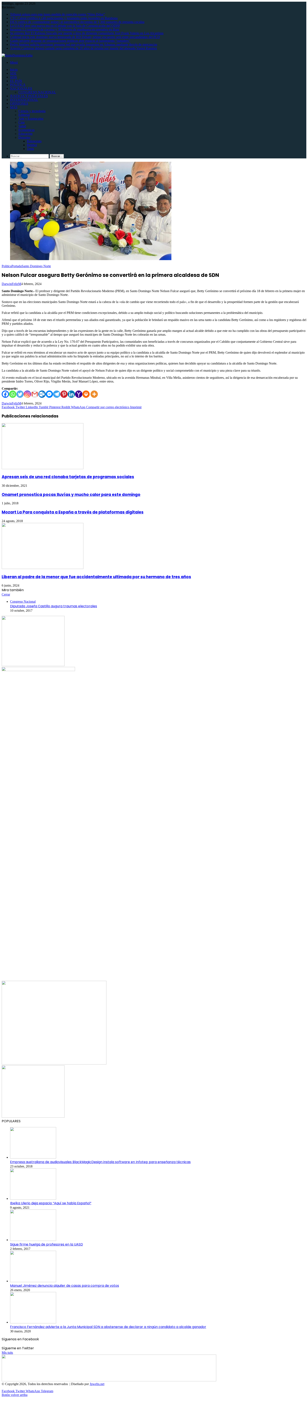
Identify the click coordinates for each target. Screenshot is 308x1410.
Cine (21, 122)
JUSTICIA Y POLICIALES (29, 96)
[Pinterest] (64, 394)
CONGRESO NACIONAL (37, 92)
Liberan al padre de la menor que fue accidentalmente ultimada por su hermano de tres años (96, 577)
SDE (13, 73)
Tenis (30, 148)
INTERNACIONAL (24, 99)
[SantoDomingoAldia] (17, 55)
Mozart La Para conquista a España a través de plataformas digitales (73, 512)
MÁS (13, 107)
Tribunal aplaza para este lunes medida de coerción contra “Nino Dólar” (57, 14)
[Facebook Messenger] (49, 394)
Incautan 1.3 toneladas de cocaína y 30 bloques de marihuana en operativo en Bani (64, 29)
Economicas (26, 130)
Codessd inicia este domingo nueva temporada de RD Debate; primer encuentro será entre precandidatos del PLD (85, 37)
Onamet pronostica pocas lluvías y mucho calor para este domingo (71, 494)
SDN (13, 77)
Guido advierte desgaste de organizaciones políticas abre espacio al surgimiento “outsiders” (70, 40)
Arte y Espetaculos (30, 118)
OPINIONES (19, 103)
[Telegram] (56, 394)
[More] (94, 394)
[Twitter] (20, 394)
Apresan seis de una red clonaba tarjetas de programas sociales (68, 477)
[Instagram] (27, 394)
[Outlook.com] (42, 394)
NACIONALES (21, 88)
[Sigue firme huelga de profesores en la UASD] (33, 1240)
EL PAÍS (16, 81)
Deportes (24, 137)
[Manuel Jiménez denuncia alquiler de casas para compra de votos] (33, 1281)
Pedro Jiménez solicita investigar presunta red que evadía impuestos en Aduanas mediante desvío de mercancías (83, 44)
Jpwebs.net (97, 1384)
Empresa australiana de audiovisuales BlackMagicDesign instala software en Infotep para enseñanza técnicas (100, 1162)
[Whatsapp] (12, 394)
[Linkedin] (71, 394)
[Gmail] (34, 394)
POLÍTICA (18, 84)
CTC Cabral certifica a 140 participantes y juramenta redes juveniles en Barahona (64, 18)
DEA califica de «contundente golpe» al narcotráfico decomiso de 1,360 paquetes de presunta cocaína (77, 22)
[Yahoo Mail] (78, 394)
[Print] (86, 394)
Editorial (24, 115)
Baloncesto (34, 141)
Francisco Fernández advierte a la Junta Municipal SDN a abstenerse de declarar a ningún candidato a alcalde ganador (108, 1326)
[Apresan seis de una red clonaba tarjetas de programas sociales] (42, 468)
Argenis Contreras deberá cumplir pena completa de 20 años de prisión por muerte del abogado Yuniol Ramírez (83, 48)
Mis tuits (7, 1352)
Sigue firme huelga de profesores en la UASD (46, 1244)
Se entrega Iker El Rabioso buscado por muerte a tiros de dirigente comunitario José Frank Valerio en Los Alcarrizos (86, 33)
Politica (7, 266)
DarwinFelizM (11, 284)
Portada (17, 266)
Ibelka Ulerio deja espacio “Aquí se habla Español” (50, 1203)
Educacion (25, 133)
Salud (22, 126)
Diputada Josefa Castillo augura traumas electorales (53, 606)
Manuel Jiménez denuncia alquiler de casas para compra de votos (64, 1285)
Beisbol (32, 145)
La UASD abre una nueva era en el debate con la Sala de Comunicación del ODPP (65, 25)
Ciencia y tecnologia (31, 111)
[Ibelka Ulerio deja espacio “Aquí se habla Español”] (33, 1198)
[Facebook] (5, 394)
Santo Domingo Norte (36, 266)
